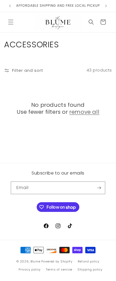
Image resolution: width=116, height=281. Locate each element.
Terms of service (59, 269)
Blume (35, 261)
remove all (84, 111)
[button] (11, 22)
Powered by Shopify (57, 261)
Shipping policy (90, 269)
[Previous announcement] (10, 6)
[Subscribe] (99, 188)
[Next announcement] (106, 6)
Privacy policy (30, 269)
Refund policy (89, 261)
